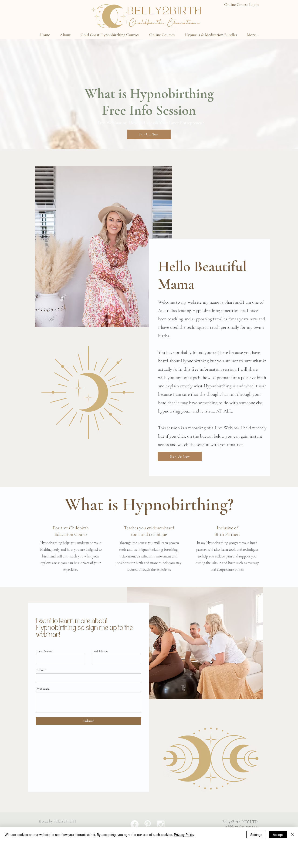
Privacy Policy (184, 834)
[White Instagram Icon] (160, 824)
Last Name (100, 651)
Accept (278, 834)
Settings (256, 834)
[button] (65, 34)
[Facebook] (134, 824)
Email (40, 669)
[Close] (292, 834)
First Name (45, 651)
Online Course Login (241, 4)
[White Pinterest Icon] (147, 824)
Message (43, 688)
